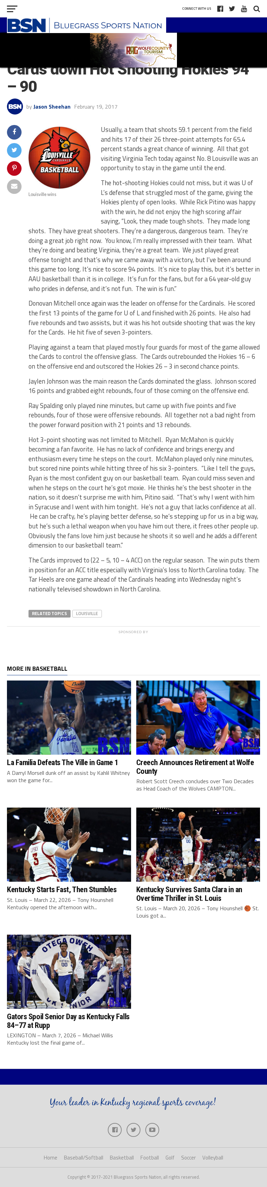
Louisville (87, 613)
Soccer (188, 1158)
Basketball (122, 1158)
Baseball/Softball (83, 1158)
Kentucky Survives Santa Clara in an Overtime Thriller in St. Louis (189, 894)
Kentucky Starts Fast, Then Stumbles (61, 889)
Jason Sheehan (52, 106)
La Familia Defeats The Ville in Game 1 (62, 762)
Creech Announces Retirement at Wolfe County (195, 767)
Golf (170, 1158)
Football (149, 1158)
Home (50, 1158)
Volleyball (212, 1158)
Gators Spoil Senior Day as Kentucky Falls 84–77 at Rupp (68, 1021)
